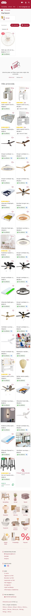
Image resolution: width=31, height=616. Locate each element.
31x (9, 250)
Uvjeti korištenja (8, 587)
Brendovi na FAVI (9, 578)
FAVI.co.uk (15, 609)
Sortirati (15, 25)
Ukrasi (10, 6)
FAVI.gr (5, 611)
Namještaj (4, 6)
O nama (6, 573)
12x (9, 473)
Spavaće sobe (25, 528)
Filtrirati (26, 25)
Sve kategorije (23, 7)
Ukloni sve (11, 77)
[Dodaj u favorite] (13, 33)
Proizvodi (7, 10)
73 (13, 236)
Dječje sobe (5, 543)
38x (9, 102)
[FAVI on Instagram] (8, 566)
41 (13, 458)
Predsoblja (16, 542)
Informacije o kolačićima (11, 589)
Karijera (6, 558)
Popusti (25, 542)
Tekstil (15, 6)
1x (9, 201)
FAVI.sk (10, 607)
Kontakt (6, 556)
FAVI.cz (5, 607)
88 (13, 88)
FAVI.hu (25, 607)
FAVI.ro (20, 607)
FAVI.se (9, 609)
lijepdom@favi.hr (10, 554)
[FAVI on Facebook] (5, 566)
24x (25, 127)
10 (13, 409)
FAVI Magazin (8, 582)
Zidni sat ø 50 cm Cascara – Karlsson (12, 50)
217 (28, 88)
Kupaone (5, 528)
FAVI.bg (21, 609)
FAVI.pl (15, 607)
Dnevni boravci (15, 528)
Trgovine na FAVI (8, 575)
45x (9, 374)
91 (28, 113)
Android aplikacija (11, 596)
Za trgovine (7, 585)
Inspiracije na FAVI (9, 580)
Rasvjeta (5, 515)
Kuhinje (25, 515)
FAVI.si (9, 611)
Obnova (15, 515)
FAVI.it (5, 609)
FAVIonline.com (7, 601)
